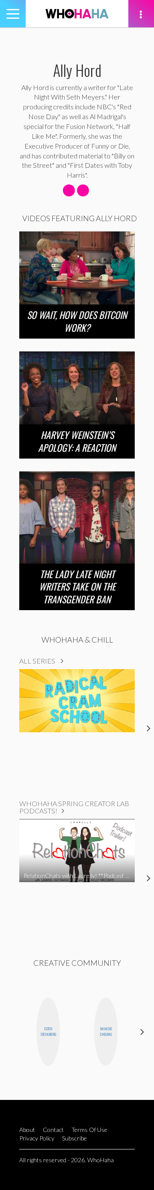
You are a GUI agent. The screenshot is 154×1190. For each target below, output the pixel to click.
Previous (11, 1031)
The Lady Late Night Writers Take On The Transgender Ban (77, 586)
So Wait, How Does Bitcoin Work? (77, 321)
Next (142, 1031)
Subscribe (74, 1138)
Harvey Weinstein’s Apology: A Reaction (77, 441)
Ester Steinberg (48, 1031)
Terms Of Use (89, 1129)
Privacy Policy (36, 1138)
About (27, 1129)
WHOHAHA (77, 13)
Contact (53, 1129)
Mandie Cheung (106, 1031)
